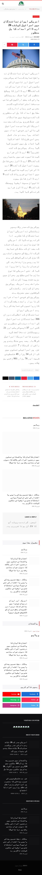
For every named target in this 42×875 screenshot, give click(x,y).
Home (20, 870)
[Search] (3, 3)
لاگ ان (29, 526)
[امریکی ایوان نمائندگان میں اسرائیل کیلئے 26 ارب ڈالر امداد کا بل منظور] (21, 58)
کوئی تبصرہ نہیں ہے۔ (15, 37)
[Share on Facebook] (34, 45)
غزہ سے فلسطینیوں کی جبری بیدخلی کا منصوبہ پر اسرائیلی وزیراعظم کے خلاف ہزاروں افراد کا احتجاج (15, 784)
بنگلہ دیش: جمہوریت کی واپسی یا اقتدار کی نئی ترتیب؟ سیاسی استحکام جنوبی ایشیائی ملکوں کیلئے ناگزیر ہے (15, 585)
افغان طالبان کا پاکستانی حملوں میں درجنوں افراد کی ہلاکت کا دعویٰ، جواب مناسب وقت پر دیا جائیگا (21, 460)
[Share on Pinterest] (12, 45)
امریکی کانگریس (27, 370)
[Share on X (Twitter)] (23, 45)
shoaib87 (36, 37)
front (37, 370)
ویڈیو (36, 425)
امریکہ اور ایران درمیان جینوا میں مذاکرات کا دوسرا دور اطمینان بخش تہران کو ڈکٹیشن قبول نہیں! (16, 606)
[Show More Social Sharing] (4, 45)
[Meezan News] (21, 3)
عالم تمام (36, 16)
